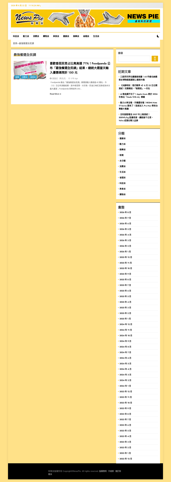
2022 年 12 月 (126, 458)
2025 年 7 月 (125, 285)
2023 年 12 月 (126, 391)
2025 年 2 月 (125, 313)
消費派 (36, 36)
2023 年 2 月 (125, 447)
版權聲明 (103, 471)
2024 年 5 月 (125, 363)
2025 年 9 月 (125, 273)
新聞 (17, 77)
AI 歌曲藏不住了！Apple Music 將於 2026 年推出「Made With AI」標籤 (138, 95)
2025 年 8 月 (125, 279)
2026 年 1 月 (125, 251)
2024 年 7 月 (125, 352)
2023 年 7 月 (125, 419)
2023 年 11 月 (126, 397)
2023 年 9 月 (125, 408)
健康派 (66, 36)
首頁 (15, 43)
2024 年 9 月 (125, 341)
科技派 (16, 36)
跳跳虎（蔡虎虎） (59, 78)
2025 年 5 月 (125, 296)
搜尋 (120, 53)
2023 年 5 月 (125, 430)
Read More (54, 94)
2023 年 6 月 (125, 425)
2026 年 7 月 (125, 217)
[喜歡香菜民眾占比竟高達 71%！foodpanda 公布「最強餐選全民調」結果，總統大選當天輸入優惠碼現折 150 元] (30, 70)
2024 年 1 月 (125, 385)
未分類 (123, 160)
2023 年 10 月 (126, 402)
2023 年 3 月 (125, 441)
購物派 (46, 36)
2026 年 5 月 (125, 229)
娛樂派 (76, 36)
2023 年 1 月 (125, 453)
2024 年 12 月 (126, 324)
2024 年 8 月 (125, 346)
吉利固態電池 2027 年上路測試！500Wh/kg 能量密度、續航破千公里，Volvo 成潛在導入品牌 (136, 117)
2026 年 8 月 (125, 212)
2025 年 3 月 (125, 307)
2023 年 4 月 (125, 436)
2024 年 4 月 (125, 369)
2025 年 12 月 (126, 257)
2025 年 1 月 (125, 318)
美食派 (56, 36)
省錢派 (86, 36)
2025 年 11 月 (126, 262)
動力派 (26, 36)
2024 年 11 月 (126, 329)
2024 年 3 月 (125, 374)
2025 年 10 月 (126, 268)
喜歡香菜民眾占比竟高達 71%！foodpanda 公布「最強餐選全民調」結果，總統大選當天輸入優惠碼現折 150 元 (80, 68)
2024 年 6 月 (125, 358)
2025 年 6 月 (125, 290)
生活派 (96, 36)
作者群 (111, 471)
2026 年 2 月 (125, 246)
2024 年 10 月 (126, 335)
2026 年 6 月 (125, 223)
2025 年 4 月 (125, 302)
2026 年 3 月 (125, 240)
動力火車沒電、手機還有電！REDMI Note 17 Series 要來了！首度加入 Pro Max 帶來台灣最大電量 (138, 105)
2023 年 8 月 (125, 414)
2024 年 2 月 (125, 380)
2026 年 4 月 (125, 234)
